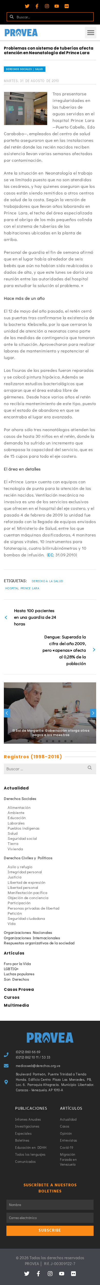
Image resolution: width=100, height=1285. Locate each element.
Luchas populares (19, 973)
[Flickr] (66, 6)
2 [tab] (34, 741)
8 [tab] (71, 741)
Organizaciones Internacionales (32, 937)
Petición (15, 913)
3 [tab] (40, 741)
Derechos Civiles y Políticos (28, 857)
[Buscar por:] (50, 769)
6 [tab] (59, 741)
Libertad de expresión (27, 882)
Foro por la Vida (17, 963)
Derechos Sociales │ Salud (24, 69)
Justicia (14, 876)
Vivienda (15, 848)
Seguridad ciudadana (26, 918)
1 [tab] (28, 741)
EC (50, 555)
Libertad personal (23, 887)
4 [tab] (46, 741)
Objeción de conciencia (28, 897)
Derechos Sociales (20, 798)
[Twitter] (27, 6)
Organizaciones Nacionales (28, 932)
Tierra (13, 843)
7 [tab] (65, 741)
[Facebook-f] (37, 6)
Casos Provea (19, 989)
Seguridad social (22, 838)
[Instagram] (47, 6)
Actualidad (16, 788)
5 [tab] (53, 741)
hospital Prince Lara (22, 588)
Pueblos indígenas (24, 828)
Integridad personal (25, 871)
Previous (7, 713)
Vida (11, 923)
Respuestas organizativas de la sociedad (39, 942)
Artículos (14, 953)
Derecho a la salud (47, 581)
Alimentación (19, 807)
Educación (17, 817)
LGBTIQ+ (11, 968)
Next (93, 713)
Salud (13, 833)
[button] (90, 32)
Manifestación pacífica (27, 892)
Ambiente (16, 812)
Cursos (11, 997)
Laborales (16, 822)
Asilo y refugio (20, 866)
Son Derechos (16, 979)
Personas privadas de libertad (33, 908)
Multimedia (16, 1005)
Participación (19, 902)
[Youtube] (56, 6)
